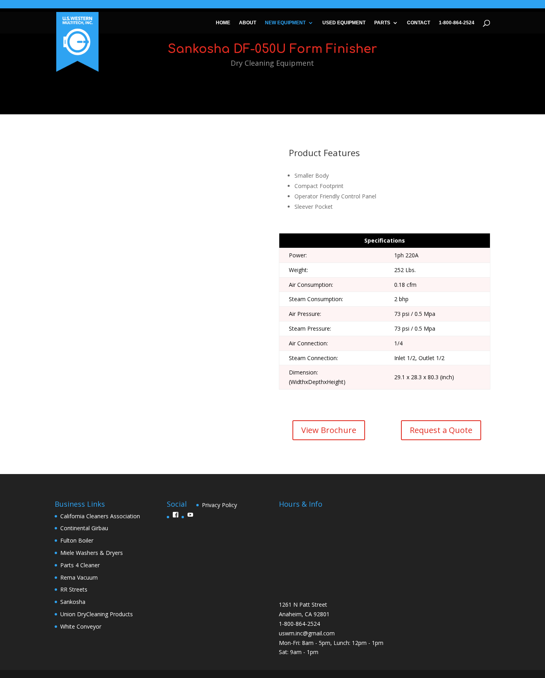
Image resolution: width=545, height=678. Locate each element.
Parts (382, 22)
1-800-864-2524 (456, 22)
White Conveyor (80, 626)
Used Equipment (343, 22)
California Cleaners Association (100, 516)
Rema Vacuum (79, 577)
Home (223, 22)
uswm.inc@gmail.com (307, 633)
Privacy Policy (219, 505)
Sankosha (72, 601)
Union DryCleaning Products (96, 614)
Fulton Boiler (76, 540)
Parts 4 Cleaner (80, 565)
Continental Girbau (84, 528)
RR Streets (73, 589)
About (247, 22)
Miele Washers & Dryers (91, 553)
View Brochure (328, 430)
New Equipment (285, 22)
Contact (418, 22)
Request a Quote (441, 430)
